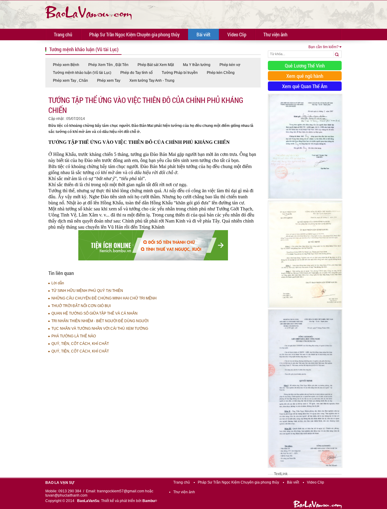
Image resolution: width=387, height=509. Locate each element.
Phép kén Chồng (221, 73)
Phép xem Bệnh (66, 65)
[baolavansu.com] (88, 12)
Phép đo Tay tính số (136, 73)
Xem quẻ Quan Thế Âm (304, 86)
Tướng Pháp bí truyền (180, 73)
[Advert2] (305, 308)
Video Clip (236, 34)
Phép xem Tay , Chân (70, 80)
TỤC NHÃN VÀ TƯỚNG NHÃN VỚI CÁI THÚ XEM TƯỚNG (99, 328)
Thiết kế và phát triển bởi (129, 501)
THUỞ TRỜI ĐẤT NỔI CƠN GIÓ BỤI (81, 306)
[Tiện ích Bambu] (153, 259)
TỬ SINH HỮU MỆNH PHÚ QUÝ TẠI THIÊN (87, 291)
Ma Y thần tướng (196, 65)
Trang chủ (63, 34)
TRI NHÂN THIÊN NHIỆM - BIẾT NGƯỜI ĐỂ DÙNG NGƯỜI (99, 321)
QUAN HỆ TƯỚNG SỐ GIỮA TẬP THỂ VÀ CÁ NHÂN (94, 313)
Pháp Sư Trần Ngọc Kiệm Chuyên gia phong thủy (134, 34)
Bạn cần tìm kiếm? (323, 47)
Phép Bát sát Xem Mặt (156, 65)
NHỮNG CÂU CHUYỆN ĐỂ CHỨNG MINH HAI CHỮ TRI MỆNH (104, 298)
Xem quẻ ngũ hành (304, 75)
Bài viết (203, 34)
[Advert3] (305, 468)
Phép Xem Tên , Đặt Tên (108, 65)
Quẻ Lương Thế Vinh (305, 65)
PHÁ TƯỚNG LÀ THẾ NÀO (73, 336)
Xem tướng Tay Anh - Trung (151, 80)
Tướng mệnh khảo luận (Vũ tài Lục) (82, 73)
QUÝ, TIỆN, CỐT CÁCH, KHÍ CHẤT (80, 344)
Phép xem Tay (108, 80)
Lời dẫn (57, 283)
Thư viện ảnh (275, 34)
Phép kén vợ (230, 65)
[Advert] (305, 199)
